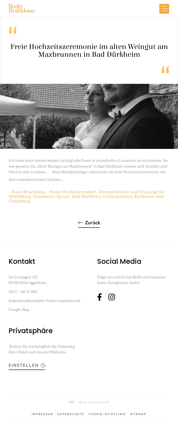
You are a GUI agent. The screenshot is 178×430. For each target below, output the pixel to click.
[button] (164, 9)
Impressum (42, 414)
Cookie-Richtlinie (107, 414)
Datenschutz (71, 414)
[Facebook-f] (99, 297)
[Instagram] (111, 297)
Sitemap (138, 414)
